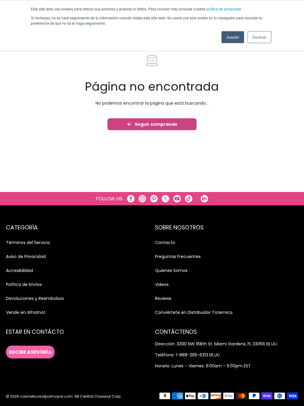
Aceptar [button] (233, 37)
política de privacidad (223, 8)
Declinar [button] (259, 37)
